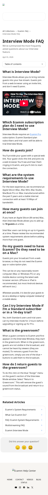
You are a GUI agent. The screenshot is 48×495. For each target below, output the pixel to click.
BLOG (38, 479)
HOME (9, 479)
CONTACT (19, 479)
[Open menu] (43, 4)
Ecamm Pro (35, 134)
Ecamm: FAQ (23, 31)
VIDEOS (30, 479)
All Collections (9, 31)
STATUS (24, 482)
